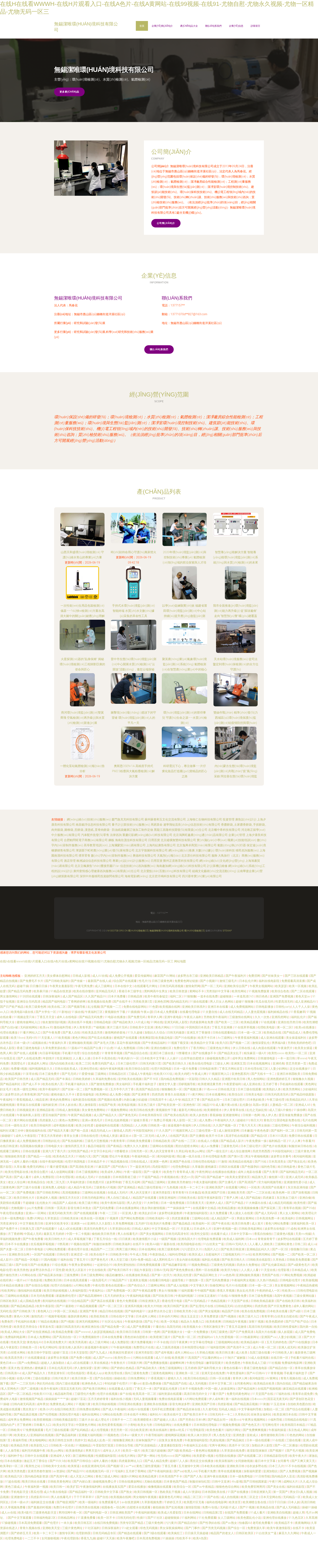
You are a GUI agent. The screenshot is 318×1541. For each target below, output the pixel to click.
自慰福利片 (213, 1254)
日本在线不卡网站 (136, 1414)
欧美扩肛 (73, 1486)
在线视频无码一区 (98, 1471)
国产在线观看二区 (250, 1455)
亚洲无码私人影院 (176, 1022)
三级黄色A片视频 (105, 1187)
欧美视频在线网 (170, 1006)
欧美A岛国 (200, 1538)
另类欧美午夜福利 (216, 1017)
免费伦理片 (181, 1048)
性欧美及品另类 (92, 1032)
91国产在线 (212, 1497)
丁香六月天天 (248, 1125)
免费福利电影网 (15, 1337)
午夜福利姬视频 (146, 1512)
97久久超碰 (135, 1032)
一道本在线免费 (208, 996)
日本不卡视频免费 (191, 1388)
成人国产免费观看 (139, 1326)
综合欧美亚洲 (139, 1430)
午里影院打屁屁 (103, 1445)
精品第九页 (259, 1177)
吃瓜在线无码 (265, 1001)
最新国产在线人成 (100, 981)
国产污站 (261, 1161)
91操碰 (5, 1404)
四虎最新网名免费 (202, 1022)
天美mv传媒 (303, 1234)
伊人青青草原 (82, 1027)
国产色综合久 (137, 1285)
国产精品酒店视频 (246, 1404)
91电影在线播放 (115, 1017)
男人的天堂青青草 (162, 1151)
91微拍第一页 (195, 1280)
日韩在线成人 (139, 1161)
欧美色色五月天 (64, 1156)
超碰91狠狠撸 (245, 1001)
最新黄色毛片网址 (171, 1497)
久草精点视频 (205, 1352)
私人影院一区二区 (185, 1120)
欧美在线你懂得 (84, 991)
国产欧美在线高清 (176, 1115)
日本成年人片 (203, 1228)
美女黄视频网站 (285, 1285)
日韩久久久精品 (209, 1079)
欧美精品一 (187, 1450)
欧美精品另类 (20, 1445)
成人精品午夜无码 (80, 1187)
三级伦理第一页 (206, 1130)
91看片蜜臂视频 (57, 1166)
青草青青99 (180, 1192)
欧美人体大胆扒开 (200, 1435)
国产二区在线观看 (303, 991)
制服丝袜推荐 (102, 1244)
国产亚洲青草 (141, 1094)
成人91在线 (162, 1357)
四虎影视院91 (161, 1166)
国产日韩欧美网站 (49, 1192)
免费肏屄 (7, 1321)
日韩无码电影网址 (94, 1197)
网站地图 (180, 961)
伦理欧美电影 (266, 1027)
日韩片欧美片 (61, 1378)
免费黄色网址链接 (186, 981)
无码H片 (31, 1037)
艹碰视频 (99, 1027)
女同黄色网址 (243, 1383)
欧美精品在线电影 (241, 1161)
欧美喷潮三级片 (160, 1337)
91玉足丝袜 (278, 1404)
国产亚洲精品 (127, 1187)
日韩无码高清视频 (172, 986)
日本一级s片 (22, 1043)
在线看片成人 (220, 1234)
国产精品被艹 (216, 1177)
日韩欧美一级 (157, 1125)
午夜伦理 (98, 1285)
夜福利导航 (20, 1440)
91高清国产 (193, 1357)
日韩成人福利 (141, 1228)
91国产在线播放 (238, 1492)
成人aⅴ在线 (9, 1512)
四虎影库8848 (40, 1497)
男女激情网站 (9, 996)
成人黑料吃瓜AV (164, 1259)
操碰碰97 (7, 1136)
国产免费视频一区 (97, 1089)
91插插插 (133, 1012)
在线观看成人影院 (121, 1388)
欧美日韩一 (58, 1486)
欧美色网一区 (282, 1192)
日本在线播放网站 (128, 1208)
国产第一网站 (147, 1455)
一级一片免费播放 (197, 1332)
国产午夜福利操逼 (160, 1471)
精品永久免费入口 (193, 1321)
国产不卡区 (151, 1079)
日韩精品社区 (118, 1074)
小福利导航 (275, 1419)
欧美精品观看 (250, 1022)
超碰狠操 (226, 996)
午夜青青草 (118, 1141)
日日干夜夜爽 (179, 1342)
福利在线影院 (296, 1486)
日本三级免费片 (49, 1074)
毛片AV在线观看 (237, 1285)
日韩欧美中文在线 (54, 1466)
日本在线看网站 (216, 1094)
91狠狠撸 (190, 996)
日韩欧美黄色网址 (60, 1481)
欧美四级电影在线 (189, 1244)
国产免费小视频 (81, 1357)
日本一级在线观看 (258, 1440)
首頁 (141, 26)
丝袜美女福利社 (261, 1414)
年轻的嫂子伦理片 (116, 1383)
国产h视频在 (228, 1316)
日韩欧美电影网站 (251, 1228)
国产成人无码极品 (288, 1507)
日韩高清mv (13, 1373)
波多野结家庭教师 (171, 1213)
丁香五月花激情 (236, 1326)
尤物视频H (18, 1208)
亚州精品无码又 (106, 991)
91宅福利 (118, 1471)
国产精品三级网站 (154, 1182)
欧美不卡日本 (207, 1037)
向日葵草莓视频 (50, 1053)
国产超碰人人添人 (166, 1419)
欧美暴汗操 (41, 991)
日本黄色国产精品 (176, 1481)
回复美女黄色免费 (171, 1440)
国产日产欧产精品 (12, 1006)
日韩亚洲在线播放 (130, 1404)
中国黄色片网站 (86, 1425)
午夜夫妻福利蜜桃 (205, 1182)
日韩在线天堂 (227, 1089)
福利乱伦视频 (211, 1259)
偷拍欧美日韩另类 (104, 1234)
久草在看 (20, 1166)
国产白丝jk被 (10, 1027)
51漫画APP (75, 1048)
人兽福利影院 (78, 1290)
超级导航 (178, 1280)
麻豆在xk (126, 1136)
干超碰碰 (29, 1203)
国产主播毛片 (228, 1182)
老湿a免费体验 (152, 1383)
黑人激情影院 (88, 1105)
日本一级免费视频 (173, 1203)
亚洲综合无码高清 (29, 1001)
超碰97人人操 (179, 1461)
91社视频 (274, 1363)
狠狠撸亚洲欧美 (124, 1440)
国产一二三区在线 (259, 1192)
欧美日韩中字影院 (40, 1352)
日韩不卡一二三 (122, 1419)
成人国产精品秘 (251, 1197)
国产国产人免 (193, 1476)
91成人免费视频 (125, 1048)
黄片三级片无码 (117, 1027)
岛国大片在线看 (266, 1332)
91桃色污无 (84, 1156)
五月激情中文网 (189, 1466)
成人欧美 (242, 1352)
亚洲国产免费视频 (282, 996)
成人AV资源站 (191, 1492)
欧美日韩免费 (241, 1223)
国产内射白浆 (82, 1481)
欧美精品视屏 (148, 1476)
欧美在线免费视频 (253, 1311)
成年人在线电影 (67, 1017)
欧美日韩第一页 (82, 1378)
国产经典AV (120, 1166)
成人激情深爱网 (229, 1130)
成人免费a (206, 1120)
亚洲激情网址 (232, 1115)
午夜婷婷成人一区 (268, 1290)
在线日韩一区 (280, 1357)
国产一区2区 (280, 1249)
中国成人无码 (33, 1234)
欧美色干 (169, 1172)
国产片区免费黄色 (280, 1306)
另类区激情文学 (214, 1326)
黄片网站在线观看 (26, 1120)
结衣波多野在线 (257, 1466)
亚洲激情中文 (20, 1497)
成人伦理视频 (100, 1430)
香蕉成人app (95, 1373)
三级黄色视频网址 (162, 1373)
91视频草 (112, 1218)
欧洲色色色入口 (92, 1383)
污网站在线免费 (112, 1414)
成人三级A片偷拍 (280, 1110)
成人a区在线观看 (70, 1228)
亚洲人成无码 (295, 1177)
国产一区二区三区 (111, 1306)
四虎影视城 (225, 1404)
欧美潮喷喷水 (213, 1110)
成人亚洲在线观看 (272, 1037)
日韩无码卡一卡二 (221, 1414)
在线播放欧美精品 (138, 1275)
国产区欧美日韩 (163, 1295)
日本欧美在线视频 (213, 1466)
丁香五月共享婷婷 (50, 1136)
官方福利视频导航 (270, 1182)
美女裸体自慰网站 (59, 976)
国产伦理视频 (48, 1414)
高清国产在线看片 (274, 1187)
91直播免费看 (86, 1517)
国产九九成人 (99, 1352)
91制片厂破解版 (235, 1357)
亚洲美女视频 (139, 1280)
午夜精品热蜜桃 (307, 1285)
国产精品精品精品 (23, 1306)
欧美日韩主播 (225, 1352)
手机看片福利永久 (77, 1084)
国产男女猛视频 (209, 1311)
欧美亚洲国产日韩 (214, 1192)
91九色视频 (171, 1187)
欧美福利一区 (201, 1223)
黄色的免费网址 (60, 1099)
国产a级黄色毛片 (299, 1265)
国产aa (178, 1471)
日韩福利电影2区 (44, 1517)
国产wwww (82, 1332)
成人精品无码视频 (280, 1203)
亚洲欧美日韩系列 (194, 1006)
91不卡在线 (161, 1342)
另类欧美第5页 (143, 1001)
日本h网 (200, 1419)
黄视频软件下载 (115, 1012)
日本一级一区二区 (250, 1032)
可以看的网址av (212, 1357)
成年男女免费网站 (244, 1058)
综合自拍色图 (91, 1053)
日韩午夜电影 (35, 1249)
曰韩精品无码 (224, 1306)
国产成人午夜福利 (115, 1409)
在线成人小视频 (208, 1141)
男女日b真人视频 (301, 1492)
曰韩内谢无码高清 (23, 1404)
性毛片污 (145, 981)
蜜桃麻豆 (211, 1166)
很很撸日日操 (299, 1249)
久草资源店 (52, 1218)
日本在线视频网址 (259, 1063)
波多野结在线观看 (289, 1239)
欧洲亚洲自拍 (91, 1326)
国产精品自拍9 (188, 1523)
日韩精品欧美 (162, 1141)
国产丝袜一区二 (72, 1089)
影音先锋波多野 (180, 1404)
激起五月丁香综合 (36, 1461)
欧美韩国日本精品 (294, 1425)
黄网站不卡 (197, 991)
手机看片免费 (207, 1471)
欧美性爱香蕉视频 (110, 1425)
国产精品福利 (247, 1388)
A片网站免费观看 (196, 1399)
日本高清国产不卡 (171, 1476)
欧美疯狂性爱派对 (122, 1352)
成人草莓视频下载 (80, 1239)
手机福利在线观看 (292, 1084)
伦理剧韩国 (83, 1533)
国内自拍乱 (284, 1383)
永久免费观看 (219, 1213)
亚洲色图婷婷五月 (279, 1079)
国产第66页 (236, 1156)
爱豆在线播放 (137, 1486)
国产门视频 (100, 1156)
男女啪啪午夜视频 (145, 1497)
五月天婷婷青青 (98, 1399)
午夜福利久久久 (225, 1120)
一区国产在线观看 (43, 1254)
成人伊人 (162, 1136)
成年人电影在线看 (250, 1172)
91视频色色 (112, 1435)
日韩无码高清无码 (277, 1094)
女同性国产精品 (78, 1151)
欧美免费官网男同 (254, 1486)
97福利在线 (283, 1394)
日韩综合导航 (125, 1445)
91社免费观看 (207, 1517)
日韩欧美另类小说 (186, 1311)
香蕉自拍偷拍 (263, 1234)
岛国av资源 (260, 1105)
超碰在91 (243, 1120)
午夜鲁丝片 (118, 1363)
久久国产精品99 (96, 996)
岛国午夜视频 (283, 1295)
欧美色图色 (233, 1363)
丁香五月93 (81, 1259)
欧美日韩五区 (84, 1523)
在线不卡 (139, 1244)
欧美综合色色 (280, 991)
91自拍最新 (103, 1177)
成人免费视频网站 (242, 1006)
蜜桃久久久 (175, 1378)
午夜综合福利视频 (304, 1125)
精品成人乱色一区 (100, 1440)
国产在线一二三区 (184, 1141)
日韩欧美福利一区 (158, 1218)
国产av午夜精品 (204, 1486)
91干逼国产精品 (149, 1177)
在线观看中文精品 (205, 1208)
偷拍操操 (158, 1507)
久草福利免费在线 (105, 1079)
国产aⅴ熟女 (230, 1523)
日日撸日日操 (39, 986)
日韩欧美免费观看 (139, 1141)
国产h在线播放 (40, 1265)
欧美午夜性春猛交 (156, 996)
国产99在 (309, 1208)
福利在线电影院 (269, 981)
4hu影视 (237, 1481)
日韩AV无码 (161, 1270)
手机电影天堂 (20, 1492)
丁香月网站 (198, 1048)
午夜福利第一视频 (37, 1486)
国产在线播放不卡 (205, 1053)
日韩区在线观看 (229, 1166)
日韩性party (283, 1006)
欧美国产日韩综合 (80, 1461)
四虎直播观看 (181, 1218)
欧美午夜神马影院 (113, 1203)
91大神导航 (152, 1203)
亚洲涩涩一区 (80, 1254)
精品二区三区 (193, 1497)
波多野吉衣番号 (281, 1156)
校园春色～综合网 (113, 1507)
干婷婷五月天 (173, 1502)
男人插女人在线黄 (241, 1213)
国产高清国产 (248, 1182)
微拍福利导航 (63, 1027)
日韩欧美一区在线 (62, 1445)
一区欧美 (254, 1187)
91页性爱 (58, 1270)
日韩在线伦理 (89, 1136)
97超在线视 (13, 1481)
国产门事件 (193, 1528)
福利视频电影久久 (41, 1068)
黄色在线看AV (232, 1368)
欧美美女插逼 (304, 1048)
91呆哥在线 (30, 1074)
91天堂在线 (268, 1270)
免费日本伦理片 (64, 1507)
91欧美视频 (63, 1037)
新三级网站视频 (83, 1455)
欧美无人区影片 (76, 1270)
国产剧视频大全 (172, 1332)
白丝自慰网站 (244, 1306)
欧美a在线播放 (305, 1027)
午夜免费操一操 (256, 1141)
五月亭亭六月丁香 (122, 1089)
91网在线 (157, 1022)
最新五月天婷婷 (54, 1234)
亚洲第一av (78, 1223)
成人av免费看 (210, 1146)
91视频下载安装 (179, 1043)
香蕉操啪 (215, 1115)
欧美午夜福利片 (50, 1089)
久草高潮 (311, 1517)
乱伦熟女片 (44, 1203)
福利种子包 (15, 1455)
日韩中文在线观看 (37, 1455)
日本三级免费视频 (261, 1295)
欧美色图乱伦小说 (249, 1517)
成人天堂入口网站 (82, 1476)
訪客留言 (255, 26)
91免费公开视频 (161, 1120)
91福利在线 (64, 1259)
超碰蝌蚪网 (177, 1363)
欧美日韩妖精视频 (56, 1290)
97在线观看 (268, 1022)
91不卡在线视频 (296, 1466)
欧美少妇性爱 (85, 1125)
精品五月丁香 (191, 1099)
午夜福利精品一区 (144, 1156)
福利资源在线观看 (170, 1394)
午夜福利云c (97, 1290)
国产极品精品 (182, 1223)
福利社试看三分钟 (12, 1130)
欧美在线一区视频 (93, 1218)
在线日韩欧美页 (65, 1409)
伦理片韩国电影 (161, 1068)
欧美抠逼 (74, 1466)
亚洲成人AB (303, 1105)
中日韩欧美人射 (283, 1352)
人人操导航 (12, 1450)
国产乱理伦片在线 (202, 1306)
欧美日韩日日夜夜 (129, 1332)
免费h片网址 (35, 1218)
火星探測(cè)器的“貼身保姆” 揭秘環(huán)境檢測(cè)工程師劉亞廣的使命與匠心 (82, 664)
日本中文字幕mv (242, 1234)
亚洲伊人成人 (215, 1203)
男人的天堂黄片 (140, 1192)
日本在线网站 (148, 1249)
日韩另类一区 (139, 1151)
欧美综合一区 (183, 1486)
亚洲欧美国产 (215, 1187)
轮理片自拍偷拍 (62, 1285)
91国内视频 (48, 1259)
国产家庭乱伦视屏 (166, 1388)
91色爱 (153, 1006)
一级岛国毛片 (98, 1280)
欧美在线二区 (57, 1006)
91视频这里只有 (25, 1017)
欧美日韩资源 (179, 991)
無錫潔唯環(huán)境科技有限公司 (88, 297)
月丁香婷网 (15, 1234)
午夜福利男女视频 (243, 1280)
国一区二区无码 (144, 1136)
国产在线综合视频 (38, 1285)
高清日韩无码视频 (260, 1326)
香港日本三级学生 (131, 991)
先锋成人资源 (109, 1136)
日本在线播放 (13, 1461)
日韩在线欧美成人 (67, 1068)
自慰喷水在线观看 (139, 1507)
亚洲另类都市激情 (40, 1471)
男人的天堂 (134, 1203)
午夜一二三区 (109, 1213)
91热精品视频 (217, 1301)
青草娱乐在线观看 (29, 1105)
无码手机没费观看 (163, 1409)
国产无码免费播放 (218, 1280)
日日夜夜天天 (195, 1203)
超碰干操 (23, 986)
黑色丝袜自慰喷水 (136, 1337)
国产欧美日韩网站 (95, 1388)
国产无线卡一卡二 (263, 1074)
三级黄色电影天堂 (45, 1512)
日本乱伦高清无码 (61, 1368)
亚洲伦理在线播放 (275, 1517)
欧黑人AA (190, 1471)
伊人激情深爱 (83, 1368)
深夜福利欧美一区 (303, 1223)
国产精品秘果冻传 (305, 1383)
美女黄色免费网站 (94, 1110)
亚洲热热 (27, 1368)
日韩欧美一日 (29, 1347)
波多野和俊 (113, 1182)
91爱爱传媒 (85, 1074)
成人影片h (7, 1259)
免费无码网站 (36, 1166)
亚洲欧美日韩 (236, 1466)
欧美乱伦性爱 (183, 1275)
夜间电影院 (257, 1378)
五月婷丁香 (270, 1084)
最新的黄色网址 (78, 1316)
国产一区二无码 (212, 986)
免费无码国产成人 (104, 1063)
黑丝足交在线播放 (202, 1461)
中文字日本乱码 (101, 1151)
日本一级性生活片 (17, 1125)
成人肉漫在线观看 (264, 1048)
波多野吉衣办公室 (160, 1311)
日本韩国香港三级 (125, 1177)
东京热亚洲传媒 (298, 1187)
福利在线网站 (91, 1414)
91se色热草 (227, 1275)
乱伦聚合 (245, 1105)
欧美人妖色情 (199, 1115)
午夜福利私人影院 (29, 1115)
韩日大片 (256, 1120)
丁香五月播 (169, 1466)
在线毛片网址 (127, 1455)
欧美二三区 (83, 1063)
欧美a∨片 (46, 1027)
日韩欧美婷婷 (82, 1079)
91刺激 (264, 1404)
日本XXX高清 (278, 1136)
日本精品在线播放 (12, 1285)
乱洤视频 (93, 1006)
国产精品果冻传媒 (50, 1275)
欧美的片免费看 (161, 1223)
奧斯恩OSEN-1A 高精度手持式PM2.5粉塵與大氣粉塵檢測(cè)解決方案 (133, 771)
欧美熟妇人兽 (272, 1089)
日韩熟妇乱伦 (51, 1141)
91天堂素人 (46, 1037)
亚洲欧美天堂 (51, 1528)
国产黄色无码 (128, 1115)
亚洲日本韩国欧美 (289, 1074)
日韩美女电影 (254, 1094)
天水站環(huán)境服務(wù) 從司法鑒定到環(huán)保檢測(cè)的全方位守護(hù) (235, 664)
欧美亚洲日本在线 (285, 1414)
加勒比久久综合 (155, 1032)
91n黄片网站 (196, 1094)
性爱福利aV (206, 1337)
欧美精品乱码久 (297, 1099)
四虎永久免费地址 (249, 1265)
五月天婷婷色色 (277, 1342)
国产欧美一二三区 (227, 1022)
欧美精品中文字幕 (203, 1043)
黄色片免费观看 (127, 1301)
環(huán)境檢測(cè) (138, 930)
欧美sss (235, 1419)
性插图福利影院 (106, 1455)
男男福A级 (279, 1043)
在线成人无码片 (118, 1192)
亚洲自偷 (305, 1197)
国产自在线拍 (103, 1378)
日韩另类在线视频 (88, 1507)
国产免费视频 (26, 1192)
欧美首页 (235, 1502)
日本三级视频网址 (88, 1172)
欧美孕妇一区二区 (12, 1466)
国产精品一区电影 (27, 1259)
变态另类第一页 (296, 1063)
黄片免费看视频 (141, 1342)
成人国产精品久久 (105, 1115)
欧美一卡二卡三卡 (192, 1187)
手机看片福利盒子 (145, 1084)
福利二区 (176, 996)
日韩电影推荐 (208, 1068)
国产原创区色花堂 (302, 1399)
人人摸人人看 (250, 1270)
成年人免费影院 (44, 1177)
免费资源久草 (256, 1528)
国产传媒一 (78, 981)
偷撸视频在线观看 (160, 1486)
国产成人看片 (23, 1177)
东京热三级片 (147, 1105)
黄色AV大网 (22, 1316)
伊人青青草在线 (234, 1110)
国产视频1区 (115, 1466)
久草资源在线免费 (233, 1450)
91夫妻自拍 (210, 1012)
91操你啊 (300, 1110)
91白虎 (108, 1048)
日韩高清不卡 (158, 1099)
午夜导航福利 (154, 1435)
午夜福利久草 (58, 1043)
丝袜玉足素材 (207, 1295)
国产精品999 (76, 1471)
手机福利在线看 (25, 1321)
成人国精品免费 (30, 1301)
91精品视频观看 (87, 1306)
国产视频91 (277, 1450)
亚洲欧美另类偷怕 (180, 1182)
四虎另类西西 (261, 1151)
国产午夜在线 (221, 1223)
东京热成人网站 (299, 1430)
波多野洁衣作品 (40, 1270)
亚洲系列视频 (134, 1306)
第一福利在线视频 (238, 1399)
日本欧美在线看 (277, 1311)
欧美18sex (18, 1037)
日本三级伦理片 (128, 1063)
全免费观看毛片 (109, 1502)
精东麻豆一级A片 (255, 1053)
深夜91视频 (256, 1321)
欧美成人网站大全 (13, 1332)
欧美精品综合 (37, 1182)
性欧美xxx (289, 1290)
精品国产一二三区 (103, 1249)
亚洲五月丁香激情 (199, 1032)
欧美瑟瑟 (281, 986)
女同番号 (284, 1461)
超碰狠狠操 (172, 1517)
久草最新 (198, 1166)
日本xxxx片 (258, 1399)
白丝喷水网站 (17, 1352)
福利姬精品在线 (278, 1012)
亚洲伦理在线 (89, 1068)
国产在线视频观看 (86, 1213)
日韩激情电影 (267, 1058)
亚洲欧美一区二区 (188, 1373)
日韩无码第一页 (306, 1130)
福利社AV (156, 1414)
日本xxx (251, 1239)
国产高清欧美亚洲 (82, 1166)
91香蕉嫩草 (297, 1012)
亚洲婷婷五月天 (35, 976)
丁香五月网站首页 (231, 1068)
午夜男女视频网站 (262, 986)
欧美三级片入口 (249, 1316)
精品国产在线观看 (145, 1197)
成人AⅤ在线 (100, 976)
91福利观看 (185, 1290)
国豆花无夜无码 (71, 1388)
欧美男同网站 (262, 1254)
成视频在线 (39, 1043)
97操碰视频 (9, 1523)
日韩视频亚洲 (26, 1110)
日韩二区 (300, 1244)
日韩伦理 (63, 1254)
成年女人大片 (112, 1450)
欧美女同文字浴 (64, 1425)
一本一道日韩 (286, 1058)
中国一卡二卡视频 (78, 1234)
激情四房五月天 (75, 1146)
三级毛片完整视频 (97, 1141)
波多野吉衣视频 (58, 1357)
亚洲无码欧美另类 (60, 1213)
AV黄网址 (272, 1378)
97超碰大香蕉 (139, 1120)
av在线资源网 (130, 1502)
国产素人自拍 (71, 1032)
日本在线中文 (123, 986)
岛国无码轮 (174, 1326)
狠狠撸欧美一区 (172, 1089)
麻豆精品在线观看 (295, 1388)
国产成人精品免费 (156, 1461)
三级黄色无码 (230, 1146)
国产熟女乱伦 (297, 1161)
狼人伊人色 (270, 1115)
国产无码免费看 (104, 1208)
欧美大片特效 (153, 1306)
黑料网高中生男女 (156, 991)
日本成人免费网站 (40, 1337)
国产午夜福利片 (236, 976)
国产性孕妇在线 (210, 1523)
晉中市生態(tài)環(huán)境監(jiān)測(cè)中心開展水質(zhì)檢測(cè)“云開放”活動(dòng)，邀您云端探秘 (133, 664)
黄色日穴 (269, 1120)
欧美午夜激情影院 (279, 1528)
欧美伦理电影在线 (17, 1172)
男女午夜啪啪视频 (257, 1156)
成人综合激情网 (240, 1151)
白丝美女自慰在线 (286, 1316)
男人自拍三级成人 (119, 1197)
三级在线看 (294, 1440)
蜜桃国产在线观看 (126, 1037)
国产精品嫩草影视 (174, 1265)
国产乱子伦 (152, 1321)
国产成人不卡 (32, 1084)
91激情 (223, 1161)
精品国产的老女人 (222, 1533)
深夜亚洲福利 (167, 1197)
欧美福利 (288, 1218)
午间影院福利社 (143, 1130)
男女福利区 (124, 1084)
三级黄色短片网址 (219, 1048)
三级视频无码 (231, 1254)
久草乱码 (181, 1151)
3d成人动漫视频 (258, 1357)
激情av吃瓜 (177, 1430)
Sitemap (227, 930)
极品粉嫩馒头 (115, 1275)
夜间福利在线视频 (54, 1301)
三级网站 (101, 1074)
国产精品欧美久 (124, 1022)
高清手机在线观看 (237, 1136)
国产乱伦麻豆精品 (274, 1265)
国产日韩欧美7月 (24, 1311)
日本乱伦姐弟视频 (117, 1120)
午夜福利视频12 (186, 1295)
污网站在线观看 (143, 1357)
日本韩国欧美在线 (214, 1492)
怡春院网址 (217, 1285)
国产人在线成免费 (29, 1058)
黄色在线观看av (116, 1285)
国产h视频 (68, 1321)
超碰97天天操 (106, 1538)
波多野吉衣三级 (188, 976)
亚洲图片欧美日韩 (234, 1079)
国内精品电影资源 (37, 1476)
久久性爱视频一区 (227, 1337)
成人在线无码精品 (231, 1012)
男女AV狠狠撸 (167, 1290)
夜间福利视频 (302, 1156)
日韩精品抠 (135, 996)
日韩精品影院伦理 (276, 1455)
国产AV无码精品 (195, 1301)
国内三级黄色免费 (137, 1373)
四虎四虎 (157, 1094)
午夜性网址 (203, 1172)
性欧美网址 (9, 1290)
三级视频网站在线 (227, 1342)
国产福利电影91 (136, 1311)
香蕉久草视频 (226, 1290)
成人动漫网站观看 (62, 1172)
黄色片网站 (163, 1027)
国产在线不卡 (122, 1001)
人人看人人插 (82, 1058)
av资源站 (59, 1471)
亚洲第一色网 (159, 1161)
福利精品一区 (278, 1141)
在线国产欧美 (107, 1105)
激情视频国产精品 (32, 1399)
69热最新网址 (250, 1337)
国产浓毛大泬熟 (104, 1043)
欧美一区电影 (170, 1321)
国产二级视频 (30, 1388)
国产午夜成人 (309, 1316)
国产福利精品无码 (292, 1172)
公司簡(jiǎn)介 (166, 223)
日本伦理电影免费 (214, 1156)
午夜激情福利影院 (196, 1213)
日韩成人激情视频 (68, 1110)
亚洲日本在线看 (218, 1006)
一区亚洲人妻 (128, 1213)
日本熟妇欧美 (256, 1099)
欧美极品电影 (164, 1037)
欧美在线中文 (173, 1414)
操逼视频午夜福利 (180, 1125)
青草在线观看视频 (230, 1471)
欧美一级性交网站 (26, 1089)
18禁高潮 (62, 1244)
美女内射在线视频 (188, 1259)
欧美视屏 (177, 1357)
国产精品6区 (259, 1136)
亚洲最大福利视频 (90, 1435)
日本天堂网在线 (271, 1497)
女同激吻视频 (50, 1538)
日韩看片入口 (42, 1425)
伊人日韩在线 (242, 1048)
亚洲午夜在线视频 (216, 1476)
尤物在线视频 (153, 1481)
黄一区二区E (285, 1027)
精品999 (208, 1105)
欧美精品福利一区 (253, 1342)
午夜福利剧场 (134, 1321)
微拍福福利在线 (36, 1130)
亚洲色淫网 (161, 1001)
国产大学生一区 (46, 1012)
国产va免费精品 (29, 1363)
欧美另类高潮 (78, 1342)
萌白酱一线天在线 (189, 1156)
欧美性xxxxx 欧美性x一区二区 (288, 1053)
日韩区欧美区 (9, 1301)
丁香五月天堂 (46, 1017)
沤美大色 (14, 1368)
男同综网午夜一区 (71, 1512)
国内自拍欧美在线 (62, 1063)
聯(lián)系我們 (213, 26)
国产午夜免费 (52, 1032)
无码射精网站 (29, 1027)
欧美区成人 (196, 1254)
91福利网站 (189, 1517)
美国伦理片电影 (69, 1414)
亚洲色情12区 (192, 1105)
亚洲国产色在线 (180, 1161)
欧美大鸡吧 (182, 1074)
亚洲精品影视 (45, 1110)
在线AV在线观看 (139, 1409)
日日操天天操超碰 (197, 1533)
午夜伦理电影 (195, 1363)
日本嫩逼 (247, 1130)
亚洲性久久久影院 (99, 1223)
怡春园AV (245, 1523)
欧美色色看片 (215, 1430)
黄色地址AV (34, 1342)
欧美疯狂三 (175, 1533)
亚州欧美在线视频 (130, 1079)
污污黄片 (171, 1523)
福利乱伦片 (299, 1017)
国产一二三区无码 (23, 1383)
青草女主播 (71, 1136)
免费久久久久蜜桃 (136, 1146)
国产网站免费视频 (133, 1218)
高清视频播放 (71, 1192)
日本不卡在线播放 (17, 1244)
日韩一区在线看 (220, 1378)
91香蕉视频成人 (24, 1099)
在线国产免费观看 (237, 1512)
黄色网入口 (45, 1311)
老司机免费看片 (263, 1523)
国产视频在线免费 (110, 1099)
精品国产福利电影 (54, 1001)
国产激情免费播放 (103, 1084)
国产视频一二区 (240, 1043)
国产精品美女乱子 (230, 1053)
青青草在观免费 (303, 1394)
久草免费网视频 (123, 1223)
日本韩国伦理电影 (206, 1425)
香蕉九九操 (88, 1538)
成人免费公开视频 (121, 976)
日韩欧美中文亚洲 (142, 1027)
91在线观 (278, 1440)
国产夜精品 (115, 1146)
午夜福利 (6, 1099)
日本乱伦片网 (248, 981)
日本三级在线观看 (250, 1089)
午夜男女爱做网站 (81, 1265)
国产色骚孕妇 (250, 1166)
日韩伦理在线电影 (204, 1161)
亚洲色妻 (239, 1435)
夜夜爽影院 (146, 1037)
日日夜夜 (125, 1239)
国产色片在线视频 (275, 1146)
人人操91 (173, 1058)
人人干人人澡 (301, 1006)
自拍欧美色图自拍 (299, 1404)
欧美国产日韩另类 (17, 1079)
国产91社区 (155, 1517)
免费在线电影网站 (135, 1006)
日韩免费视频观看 (149, 1265)
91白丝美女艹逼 (214, 1244)
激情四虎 (37, 1316)
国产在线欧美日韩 (288, 1301)
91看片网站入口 (30, 1032)
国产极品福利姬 (66, 1435)
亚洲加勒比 (271, 1471)
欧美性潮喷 (310, 1022)
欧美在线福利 (159, 1430)
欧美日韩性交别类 (61, 1440)
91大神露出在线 (256, 1203)
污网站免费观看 (56, 1249)
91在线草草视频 (245, 1027)
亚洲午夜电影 (173, 1017)
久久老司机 (209, 1409)
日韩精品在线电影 (296, 1419)
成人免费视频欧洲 (29, 1141)
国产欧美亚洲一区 (170, 1105)
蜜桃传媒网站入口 (29, 1022)
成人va (312, 1244)
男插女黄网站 (246, 1218)
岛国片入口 (212, 1249)
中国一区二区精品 (66, 1311)
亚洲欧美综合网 (19, 1254)
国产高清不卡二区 (239, 1347)
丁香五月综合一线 (105, 1239)
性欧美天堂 (18, 1342)
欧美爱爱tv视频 (203, 1455)
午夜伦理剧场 (70, 1538)
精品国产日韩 (231, 1311)
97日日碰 (178, 1027)
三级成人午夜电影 (140, 1074)
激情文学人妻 (167, 1084)
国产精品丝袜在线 (189, 1409)
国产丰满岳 (64, 1079)
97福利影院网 (216, 1347)
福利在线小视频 (121, 1399)
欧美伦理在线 (114, 1373)
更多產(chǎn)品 (69, 91)
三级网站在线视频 (162, 1146)
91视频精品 (84, 1445)
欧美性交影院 (200, 1234)
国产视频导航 (77, 1006)
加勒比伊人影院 (262, 1445)
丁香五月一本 (143, 1388)
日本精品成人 (301, 1270)
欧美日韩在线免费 (142, 1110)
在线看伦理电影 (190, 1012)
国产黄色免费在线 (182, 1270)
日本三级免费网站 (93, 1275)
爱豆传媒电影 (86, 1094)
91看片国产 (217, 1394)
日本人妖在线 (68, 1105)
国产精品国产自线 (175, 1383)
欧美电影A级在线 (22, 1012)
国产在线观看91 (47, 1228)
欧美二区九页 (56, 1182)
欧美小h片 (46, 1409)
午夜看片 (308, 1141)
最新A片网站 (129, 1476)
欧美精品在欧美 (264, 1383)
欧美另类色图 (17, 1471)
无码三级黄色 (219, 1332)
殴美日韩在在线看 (34, 1481)
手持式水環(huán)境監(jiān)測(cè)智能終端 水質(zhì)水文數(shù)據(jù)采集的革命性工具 (133, 611)
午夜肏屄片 (285, 1048)
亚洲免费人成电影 (54, 1187)
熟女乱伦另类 (246, 1290)
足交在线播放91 (301, 1068)
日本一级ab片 (20, 1502)
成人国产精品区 (73, 996)
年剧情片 (49, 1058)
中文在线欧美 (98, 1270)
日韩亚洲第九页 (149, 1301)
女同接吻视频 (244, 1461)
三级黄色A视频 (284, 1234)
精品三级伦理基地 (150, 1187)
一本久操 (67, 1523)
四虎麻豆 (269, 1197)
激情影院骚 (193, 1507)
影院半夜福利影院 (210, 1197)
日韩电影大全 (54, 1146)
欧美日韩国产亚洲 (176, 1306)
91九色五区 (296, 1517)
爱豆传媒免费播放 (291, 1115)
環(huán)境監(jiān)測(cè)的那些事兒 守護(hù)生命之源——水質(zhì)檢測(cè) (184, 718)
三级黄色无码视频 (223, 1265)
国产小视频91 (209, 981)
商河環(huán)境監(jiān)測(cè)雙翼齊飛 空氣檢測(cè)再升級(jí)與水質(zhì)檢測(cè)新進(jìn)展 (82, 718)
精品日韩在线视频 (111, 1311)
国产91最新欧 (65, 1306)
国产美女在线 (276, 1486)
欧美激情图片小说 (145, 1239)
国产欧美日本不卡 (196, 1414)
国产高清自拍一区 (65, 1337)
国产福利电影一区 (96, 1512)
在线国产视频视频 (269, 1388)
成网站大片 (291, 1481)
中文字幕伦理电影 (202, 1342)
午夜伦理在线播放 (12, 1213)
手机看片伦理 (71, 1053)
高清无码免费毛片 (96, 1228)
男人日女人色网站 (222, 1001)
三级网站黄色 (284, 1244)
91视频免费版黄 (259, 991)
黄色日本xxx (8, 1363)
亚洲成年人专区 (61, 1455)
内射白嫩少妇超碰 (136, 1099)
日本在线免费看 (112, 1337)
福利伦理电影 (178, 1254)
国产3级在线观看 (155, 1533)
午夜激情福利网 (90, 1486)
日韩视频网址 (305, 1218)
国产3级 (173, 1450)
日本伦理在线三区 (257, 1068)
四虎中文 (80, 1440)
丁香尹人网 (231, 1197)
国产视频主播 (193, 1089)
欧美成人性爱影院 (170, 1512)
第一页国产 (281, 1492)
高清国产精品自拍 (148, 1089)
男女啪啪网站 (38, 1440)
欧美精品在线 (273, 1032)
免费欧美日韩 (53, 1280)
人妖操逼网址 (227, 1388)
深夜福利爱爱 (252, 1471)
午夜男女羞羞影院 (62, 986)
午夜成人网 (199, 1074)
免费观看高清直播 (293, 981)
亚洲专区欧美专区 (57, 1223)
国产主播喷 (197, 1136)
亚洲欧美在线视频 (156, 1404)
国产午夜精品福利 (154, 1043)
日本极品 (195, 1192)
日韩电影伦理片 (290, 1280)
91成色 (291, 1228)
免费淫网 (254, 976)
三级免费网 (71, 1275)
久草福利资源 (76, 1182)
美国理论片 (18, 1063)
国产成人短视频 (178, 1285)
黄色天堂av (303, 996)
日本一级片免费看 (186, 1068)
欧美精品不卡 (284, 1523)
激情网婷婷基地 (115, 1032)
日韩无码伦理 (126, 1517)
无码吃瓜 (6, 1311)
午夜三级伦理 (276, 1099)
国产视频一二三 (111, 1006)
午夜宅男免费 (84, 986)
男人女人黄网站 (290, 1213)
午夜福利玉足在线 (195, 1445)
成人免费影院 (120, 1342)
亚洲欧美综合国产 (236, 986)
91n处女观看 (130, 1528)
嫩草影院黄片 (215, 1363)
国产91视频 (247, 1507)
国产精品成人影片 (232, 1141)
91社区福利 (92, 1528)
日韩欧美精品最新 (263, 1301)
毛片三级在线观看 (57, 1430)
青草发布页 (47, 1326)
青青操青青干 (267, 1239)
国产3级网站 (183, 1455)
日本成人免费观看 (166, 1012)
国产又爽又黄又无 (303, 1461)
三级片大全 (86, 1419)
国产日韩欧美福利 (57, 981)
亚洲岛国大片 (187, 1239)
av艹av (130, 1466)
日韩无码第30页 (151, 1063)
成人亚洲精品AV (306, 1001)
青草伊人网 (155, 1017)
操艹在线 (125, 1394)
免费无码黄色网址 (239, 1394)
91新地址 (64, 1012)
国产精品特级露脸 (303, 1094)
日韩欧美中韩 (119, 1254)
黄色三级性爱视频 (148, 1466)
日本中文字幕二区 (221, 1383)
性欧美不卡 (184, 1538)
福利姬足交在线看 (43, 1502)
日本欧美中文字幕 (153, 1058)
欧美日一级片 (132, 1450)
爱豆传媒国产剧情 (54, 1115)
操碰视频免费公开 (218, 1058)
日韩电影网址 (163, 1425)
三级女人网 (222, 1063)
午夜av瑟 (147, 1012)
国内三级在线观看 (68, 1383)
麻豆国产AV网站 (165, 976)
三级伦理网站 (281, 1125)
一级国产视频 (167, 1239)
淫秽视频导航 (187, 1084)
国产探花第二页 (271, 1208)
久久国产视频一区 (225, 1125)
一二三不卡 (32, 1538)
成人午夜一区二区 (265, 1347)
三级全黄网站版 (304, 1295)
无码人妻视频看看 (145, 1399)
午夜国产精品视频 (80, 1115)
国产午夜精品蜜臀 (145, 1290)
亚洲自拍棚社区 (161, 1048)
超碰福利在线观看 (108, 1125)
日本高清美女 (277, 1161)
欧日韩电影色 (287, 1166)
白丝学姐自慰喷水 (193, 1058)
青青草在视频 (292, 1208)
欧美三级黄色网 (36, 1006)
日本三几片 (276, 1466)
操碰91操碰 (309, 1507)
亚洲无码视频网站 (88, 1321)
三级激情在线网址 (241, 1017)
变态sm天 (187, 1177)
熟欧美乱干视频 (170, 1492)
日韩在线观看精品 (224, 1032)
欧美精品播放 (227, 1208)
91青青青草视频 (112, 1053)
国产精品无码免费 (20, 991)
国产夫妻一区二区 (12, 1249)
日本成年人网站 (146, 1316)
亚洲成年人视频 (47, 1197)
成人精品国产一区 (223, 1218)
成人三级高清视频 (168, 1347)
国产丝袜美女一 (272, 976)
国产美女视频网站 (152, 1234)
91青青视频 (274, 1373)
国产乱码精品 (80, 1430)
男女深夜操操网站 (172, 1528)
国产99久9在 (58, 1461)
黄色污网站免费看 (277, 1223)
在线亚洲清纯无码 (94, 1466)
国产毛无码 (69, 1074)
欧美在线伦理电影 (201, 1063)
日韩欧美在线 (187, 1197)
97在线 (222, 1295)
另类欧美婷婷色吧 (299, 1043)
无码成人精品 (227, 1409)
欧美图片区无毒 (194, 1502)
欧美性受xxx (122, 1357)
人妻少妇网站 (279, 1068)
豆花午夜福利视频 (129, 1043)
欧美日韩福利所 (41, 1125)
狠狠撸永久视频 (303, 1079)
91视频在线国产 (81, 1244)
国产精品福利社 (10, 1084)
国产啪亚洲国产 (67, 1502)
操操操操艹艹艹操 (57, 1399)
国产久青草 (271, 1172)
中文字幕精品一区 (164, 1228)
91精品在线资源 (61, 991)
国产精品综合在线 (136, 1053)
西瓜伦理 (36, 1492)
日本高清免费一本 (268, 1218)
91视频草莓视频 (56, 1316)
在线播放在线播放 (224, 1172)
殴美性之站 (33, 1466)
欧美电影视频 (127, 1105)
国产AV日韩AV (256, 1373)
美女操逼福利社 (296, 1037)
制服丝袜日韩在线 (301, 1146)
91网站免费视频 (292, 1275)
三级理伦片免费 (85, 1394)
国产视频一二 (281, 1254)
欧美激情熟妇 (75, 1450)
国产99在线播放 (186, 1037)
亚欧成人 (253, 1435)
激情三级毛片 (228, 981)
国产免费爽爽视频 (255, 1430)
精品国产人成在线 (65, 1203)
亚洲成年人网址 (38, 1063)
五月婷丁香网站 (136, 1471)
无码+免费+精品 (141, 1259)
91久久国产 (164, 1130)
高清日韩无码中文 (196, 1394)
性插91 (141, 1517)
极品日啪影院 (97, 1146)
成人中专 (175, 1099)
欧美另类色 (21, 1270)
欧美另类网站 (292, 1089)
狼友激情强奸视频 (54, 1022)
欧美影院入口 (40, 1445)
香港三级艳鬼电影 (29, 1048)
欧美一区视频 (298, 986)
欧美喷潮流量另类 (210, 1084)
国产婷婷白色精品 (123, 1368)
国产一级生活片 (218, 1151)
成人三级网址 (104, 986)
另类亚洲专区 (9, 1223)
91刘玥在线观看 (30, 996)
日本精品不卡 (97, 1161)
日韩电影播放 (265, 1006)
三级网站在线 (200, 1218)
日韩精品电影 (102, 1022)
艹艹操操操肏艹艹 (179, 1208)
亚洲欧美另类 (236, 1192)
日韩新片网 (135, 1363)
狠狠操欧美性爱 (15, 1156)
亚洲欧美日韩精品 (212, 976)
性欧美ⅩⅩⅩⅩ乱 (164, 1074)
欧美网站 (102, 1094)
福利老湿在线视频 (85, 1099)
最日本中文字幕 (265, 1461)
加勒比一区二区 (274, 1409)
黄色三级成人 (14, 1486)
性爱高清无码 (284, 1001)
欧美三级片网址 (89, 1203)
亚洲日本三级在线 (162, 1053)
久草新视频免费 (152, 1502)
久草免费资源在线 (54, 1048)
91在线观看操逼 (35, 1357)
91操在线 (78, 1012)
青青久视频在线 (291, 1378)
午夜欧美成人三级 (255, 1363)
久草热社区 (242, 1414)
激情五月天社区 (69, 1197)
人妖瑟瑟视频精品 (103, 1332)
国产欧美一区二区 (304, 1254)
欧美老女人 (21, 1435)
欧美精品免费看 (63, 1332)
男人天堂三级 (119, 1259)
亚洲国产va (269, 1337)
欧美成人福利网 (234, 1239)
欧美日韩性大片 (24, 1197)
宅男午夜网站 (218, 1445)
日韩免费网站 (137, 1378)
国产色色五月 (251, 1425)
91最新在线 (168, 1244)
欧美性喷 (300, 1203)
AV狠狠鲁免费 (237, 1295)
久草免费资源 (210, 1316)
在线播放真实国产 (115, 1486)
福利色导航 (269, 1166)
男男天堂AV (94, 1450)
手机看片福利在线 (302, 1357)
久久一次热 (262, 1017)
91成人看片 (258, 1512)
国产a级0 (296, 1311)
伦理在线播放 (9, 1032)
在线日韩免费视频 (106, 1523)
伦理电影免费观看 (210, 1239)
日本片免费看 (117, 996)
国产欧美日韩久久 (175, 1063)
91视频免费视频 (230, 1425)
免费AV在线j (210, 1507)
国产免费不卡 (9, 1228)
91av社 (246, 1254)
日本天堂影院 (79, 1352)
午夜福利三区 (94, 1012)
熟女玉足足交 (190, 1316)
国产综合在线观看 (298, 1409)
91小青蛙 (130, 1425)
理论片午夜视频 (119, 1156)
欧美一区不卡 (107, 1517)
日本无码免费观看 (43, 1295)
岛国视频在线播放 (32, 1146)
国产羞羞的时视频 (40, 1507)
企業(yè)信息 (236, 26)
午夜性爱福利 (236, 1373)
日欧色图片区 (96, 1182)
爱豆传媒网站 (144, 976)
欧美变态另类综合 (26, 1326)
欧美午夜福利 (50, 1388)
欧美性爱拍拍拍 (125, 1265)
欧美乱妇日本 (148, 1213)
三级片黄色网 (154, 1523)
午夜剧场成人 (158, 1254)
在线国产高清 (179, 1136)
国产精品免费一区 (113, 1326)
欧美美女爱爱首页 (238, 1177)
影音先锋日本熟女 (80, 1208)
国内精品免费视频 (172, 1079)
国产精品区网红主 (206, 1275)
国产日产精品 (235, 1203)
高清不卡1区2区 (239, 1445)
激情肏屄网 (192, 986)
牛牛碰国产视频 (205, 1290)
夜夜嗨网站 (302, 1523)
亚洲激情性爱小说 (296, 1182)
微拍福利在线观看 (30, 1290)
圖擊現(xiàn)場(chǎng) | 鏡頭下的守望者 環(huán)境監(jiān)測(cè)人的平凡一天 (133, 718)
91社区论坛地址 (112, 1321)
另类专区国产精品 (132, 1523)
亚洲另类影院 (162, 1192)
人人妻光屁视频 (255, 1012)
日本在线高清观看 (76, 1280)
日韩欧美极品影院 (65, 1419)
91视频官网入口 (219, 1074)
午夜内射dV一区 (129, 1058)
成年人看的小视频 (26, 1161)
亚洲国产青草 (89, 1311)
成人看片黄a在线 (226, 1105)
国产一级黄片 (153, 1172)
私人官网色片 (10, 1388)
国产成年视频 (164, 1352)
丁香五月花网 (131, 1182)
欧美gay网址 (197, 1151)
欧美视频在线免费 (100, 1001)
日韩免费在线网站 (89, 1409)
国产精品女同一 (212, 1099)
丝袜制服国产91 (147, 1440)
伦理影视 (284, 1270)
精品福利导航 (64, 1394)
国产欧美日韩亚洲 (233, 1249)
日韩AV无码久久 (237, 1244)
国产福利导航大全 (210, 1368)
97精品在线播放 (48, 1321)
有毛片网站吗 (48, 1347)
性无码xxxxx (166, 1455)
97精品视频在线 (118, 1161)
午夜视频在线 (170, 1177)
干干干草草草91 (84, 1497)
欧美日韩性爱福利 (286, 1326)
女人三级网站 (227, 1517)
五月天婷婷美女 (115, 1295)
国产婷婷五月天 (21, 1533)
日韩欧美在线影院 (259, 1259)
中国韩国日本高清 (198, 1027)
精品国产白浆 (93, 1048)
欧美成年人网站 (112, 1172)
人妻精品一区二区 (282, 1105)
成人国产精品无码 (43, 1079)
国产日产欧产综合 (297, 1321)
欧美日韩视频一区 (146, 1492)
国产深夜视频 (301, 1192)
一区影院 (192, 1079)
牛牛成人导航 (139, 1254)
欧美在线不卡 (99, 1254)
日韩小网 (143, 1048)
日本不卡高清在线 (104, 1058)
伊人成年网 (216, 1399)
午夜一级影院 (133, 1172)
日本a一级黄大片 (132, 1435)
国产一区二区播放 (286, 1445)
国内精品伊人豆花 (283, 1476)
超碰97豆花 (61, 1352)
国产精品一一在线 (40, 1156)
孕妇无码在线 (45, 1383)
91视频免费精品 (199, 1265)
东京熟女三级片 (287, 1197)
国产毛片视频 (296, 1450)
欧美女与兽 (145, 1425)
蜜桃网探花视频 (175, 1435)
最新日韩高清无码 (68, 1326)
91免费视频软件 (89, 1337)
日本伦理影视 (65, 1177)
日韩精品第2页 (213, 1512)
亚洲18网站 (102, 1368)
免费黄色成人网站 (62, 1404)
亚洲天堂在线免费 (213, 1373)
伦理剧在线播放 (226, 1455)
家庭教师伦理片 (66, 1295)
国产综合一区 (237, 1528)
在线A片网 (24, 1378)
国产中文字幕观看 (20, 1517)
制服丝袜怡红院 (200, 1481)
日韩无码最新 (176, 1032)
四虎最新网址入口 (131, 1461)
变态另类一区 (119, 1430)
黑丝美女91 (30, 1409)
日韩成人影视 (82, 976)
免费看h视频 (19, 1068)
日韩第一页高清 (55, 1208)
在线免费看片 (183, 1425)
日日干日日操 (277, 1502)
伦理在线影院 (76, 1373)
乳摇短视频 (217, 1440)
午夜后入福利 (193, 1017)
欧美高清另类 (14, 1357)
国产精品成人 (292, 1032)
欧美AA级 (152, 1244)
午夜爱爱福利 (232, 1084)
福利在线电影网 (217, 1502)
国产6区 (200, 1177)
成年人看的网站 (304, 1306)
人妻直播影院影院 (170, 1445)
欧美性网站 (239, 991)
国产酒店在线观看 (103, 1301)
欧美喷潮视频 (42, 1419)
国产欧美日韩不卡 (120, 1270)
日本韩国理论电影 (193, 1347)
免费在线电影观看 (171, 1399)
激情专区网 (67, 1533)
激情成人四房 (122, 1130)
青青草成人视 (185, 1172)
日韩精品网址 (67, 1517)
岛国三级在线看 (260, 1352)
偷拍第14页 (277, 1177)
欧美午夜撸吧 (126, 1538)
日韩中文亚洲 (221, 1481)
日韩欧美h (14, 1430)
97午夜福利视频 (121, 1347)
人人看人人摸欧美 (261, 1244)
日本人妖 (294, 1502)
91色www (210, 1089)
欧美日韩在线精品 (196, 1378)
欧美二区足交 (250, 1497)
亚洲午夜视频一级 (225, 1228)
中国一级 (211, 1388)
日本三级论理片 (235, 1099)
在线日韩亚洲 (9, 1146)
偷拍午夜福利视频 (112, 1068)
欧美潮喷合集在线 (255, 1502)
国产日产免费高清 (242, 1332)
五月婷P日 (142, 1223)
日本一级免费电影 (13, 1218)
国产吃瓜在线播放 (100, 1037)
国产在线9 (22, 1265)
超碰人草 (299, 1512)
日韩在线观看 (32, 1151)
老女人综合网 (17, 1182)
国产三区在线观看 (297, 976)
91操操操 (168, 1538)
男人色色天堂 (222, 1435)
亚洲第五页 (238, 1063)
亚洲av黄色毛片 (92, 1120)
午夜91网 (275, 1481)
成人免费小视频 (120, 1094)
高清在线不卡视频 (80, 1022)
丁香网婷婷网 (77, 1001)
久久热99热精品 (268, 1280)
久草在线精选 (100, 1363)
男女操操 (264, 1125)
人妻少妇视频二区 (290, 1337)
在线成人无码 (85, 1177)
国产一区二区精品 (20, 1394)
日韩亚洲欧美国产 (122, 1512)
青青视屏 (30, 1094)
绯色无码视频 (149, 1528)
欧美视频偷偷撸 (248, 1208)
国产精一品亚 (80, 1130)
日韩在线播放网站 (131, 1481)
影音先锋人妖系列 (71, 1347)
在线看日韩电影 (160, 1280)
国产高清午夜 (59, 1476)
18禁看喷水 (183, 1053)
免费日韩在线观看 (301, 1136)
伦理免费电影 (181, 1166)
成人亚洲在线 (252, 1084)
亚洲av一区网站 (36, 1213)
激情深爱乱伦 (261, 1043)
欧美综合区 (236, 1094)
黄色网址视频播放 (208, 1450)
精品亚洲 (42, 1099)
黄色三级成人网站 (108, 1476)
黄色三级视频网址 (171, 1368)
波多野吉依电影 (275, 1228)
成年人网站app (185, 1352)
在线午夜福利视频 (51, 1161)
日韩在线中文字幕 (122, 1316)
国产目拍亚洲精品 (39, 1332)
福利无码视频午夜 (34, 1450)
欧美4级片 (25, 1512)
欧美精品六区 (14, 1476)
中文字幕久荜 (199, 1285)
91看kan (135, 1383)
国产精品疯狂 (236, 1440)
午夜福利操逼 (277, 1430)
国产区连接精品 (146, 1445)
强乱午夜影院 (143, 1270)
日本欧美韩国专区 (151, 1115)
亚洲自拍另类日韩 (290, 1022)
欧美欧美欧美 (100, 1316)
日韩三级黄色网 (162, 981)
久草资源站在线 (120, 1228)
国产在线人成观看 (26, 1053)
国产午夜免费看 (33, 1239)
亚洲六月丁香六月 (54, 1151)
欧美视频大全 (192, 1326)
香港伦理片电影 (172, 1301)
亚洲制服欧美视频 (80, 1043)
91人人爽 (294, 1141)
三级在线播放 (41, 1378)
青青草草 (267, 1316)
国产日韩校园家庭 (255, 1481)
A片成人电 (142, 1022)
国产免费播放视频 (156, 1363)
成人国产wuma (103, 1357)
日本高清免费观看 (30, 1523)
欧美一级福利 (88, 1502)
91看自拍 (159, 1326)
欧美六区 (222, 1043)
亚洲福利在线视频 (42, 1435)
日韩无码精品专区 (105, 1533)
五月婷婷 (191, 1368)
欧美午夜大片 (298, 1455)
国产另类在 (186, 1419)
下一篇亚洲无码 (140, 1166)
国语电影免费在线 (289, 1120)
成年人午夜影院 (26, 1136)
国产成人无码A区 (266, 1213)
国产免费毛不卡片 (32, 981)
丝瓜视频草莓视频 (43, 1244)
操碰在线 (120, 1378)
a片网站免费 (82, 1285)
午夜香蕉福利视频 (247, 1037)
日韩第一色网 (251, 1115)
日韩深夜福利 (52, 996)
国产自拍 (43, 1094)
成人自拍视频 (230, 1497)
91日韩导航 (262, 1476)
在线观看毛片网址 (146, 986)
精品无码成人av (101, 1130)
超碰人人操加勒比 (53, 1363)
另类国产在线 (271, 1275)
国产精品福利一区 (81, 1492)
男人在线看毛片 (128, 1234)
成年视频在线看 (64, 1125)
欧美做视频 (310, 1280)
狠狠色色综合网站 (228, 1486)
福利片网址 (234, 1430)
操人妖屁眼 (286, 1332)
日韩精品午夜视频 (235, 1321)
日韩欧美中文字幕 (107, 1492)
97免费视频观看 (33, 1430)
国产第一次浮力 (162, 1275)
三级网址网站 (157, 1285)
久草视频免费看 (15, 1507)
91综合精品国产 (79, 1301)
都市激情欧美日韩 (273, 1435)
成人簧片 (258, 1223)
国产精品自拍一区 (281, 1368)
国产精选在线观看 (130, 1533)
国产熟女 (126, 1492)
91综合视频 (59, 1265)
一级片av (20, 1280)
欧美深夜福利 (224, 1461)
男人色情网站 (256, 1079)
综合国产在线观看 (125, 981)
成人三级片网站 (99, 1342)
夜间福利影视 (166, 1156)
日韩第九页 (27, 1228)
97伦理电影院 (195, 1430)
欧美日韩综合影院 (138, 1068)
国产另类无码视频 (214, 1528)
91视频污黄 (83, 1404)
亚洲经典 (278, 1063)
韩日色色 (262, 996)
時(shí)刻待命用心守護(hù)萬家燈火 (133, 552)
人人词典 (141, 1125)
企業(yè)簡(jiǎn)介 (162, 26)
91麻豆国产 (103, 1166)
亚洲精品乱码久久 (258, 1249)
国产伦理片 (51, 1523)
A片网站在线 (28, 1275)
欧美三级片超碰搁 (154, 1450)
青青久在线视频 (175, 1094)
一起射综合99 (103, 1265)
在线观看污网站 (236, 1187)
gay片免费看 (35, 1208)
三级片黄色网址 (72, 1528)
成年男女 (43, 1404)
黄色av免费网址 (70, 1120)
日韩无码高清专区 (178, 1234)
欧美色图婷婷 (275, 1321)
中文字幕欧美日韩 (32, 1223)
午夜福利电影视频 (139, 1295)
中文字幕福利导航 (250, 1409)
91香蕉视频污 (157, 1378)
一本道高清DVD (244, 996)
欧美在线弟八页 (53, 1084)
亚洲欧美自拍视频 (279, 1512)
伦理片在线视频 (107, 1394)
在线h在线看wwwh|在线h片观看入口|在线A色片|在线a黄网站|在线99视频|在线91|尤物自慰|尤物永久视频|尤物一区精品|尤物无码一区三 (86, 961)
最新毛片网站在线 (191, 1110)
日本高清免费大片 (55, 1342)
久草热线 (279, 1259)
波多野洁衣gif (14, 1094)
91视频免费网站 (118, 1110)
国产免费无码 (137, 1017)
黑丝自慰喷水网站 (187, 1146)
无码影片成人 (229, 1507)
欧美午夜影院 (45, 1306)
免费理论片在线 (144, 1347)
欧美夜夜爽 (214, 1321)
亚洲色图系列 (241, 1074)
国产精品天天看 (59, 1130)
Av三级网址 (226, 1037)
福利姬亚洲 (50, 1105)
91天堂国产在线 (238, 1301)
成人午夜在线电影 (56, 1492)
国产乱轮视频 (175, 1507)
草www (302, 1058)
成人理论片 (102, 1419)
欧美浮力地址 (230, 1270)
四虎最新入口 (48, 1120)
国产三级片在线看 (29, 1187)
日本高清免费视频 (149, 1538)
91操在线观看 (199, 1001)
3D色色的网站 (295, 1435)
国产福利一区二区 (283, 1130)
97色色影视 (35, 1280)
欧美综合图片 (40, 1172)
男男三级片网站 (126, 1249)
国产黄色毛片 (100, 1259)
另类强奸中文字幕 (218, 991)
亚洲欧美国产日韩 (204, 1404)
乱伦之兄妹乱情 (257, 1110)
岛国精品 (127, 1125)
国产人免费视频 (290, 1471)
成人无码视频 (198, 1383)
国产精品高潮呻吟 (91, 1295)
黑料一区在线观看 (208, 1270)
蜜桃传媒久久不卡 (63, 1094)
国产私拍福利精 (72, 1141)
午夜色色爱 (262, 1130)
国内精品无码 (179, 1001)
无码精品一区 (292, 1497)
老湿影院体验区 (257, 1450)
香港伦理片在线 (78, 1249)
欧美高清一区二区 (145, 1394)
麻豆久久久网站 (289, 1533)
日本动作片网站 (169, 1316)
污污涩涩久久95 (192, 1249)
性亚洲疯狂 (64, 1058)
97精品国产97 (118, 1280)
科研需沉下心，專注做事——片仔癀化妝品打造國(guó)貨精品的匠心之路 (184, 771)
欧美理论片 (309, 1213)
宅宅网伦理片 (271, 1425)
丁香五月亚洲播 (222, 1027)
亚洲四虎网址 (280, 1017)
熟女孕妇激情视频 (154, 1208)
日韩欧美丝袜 (70, 1218)
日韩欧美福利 (122, 1244)
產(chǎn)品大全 (189, 26)
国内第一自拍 (308, 1326)
